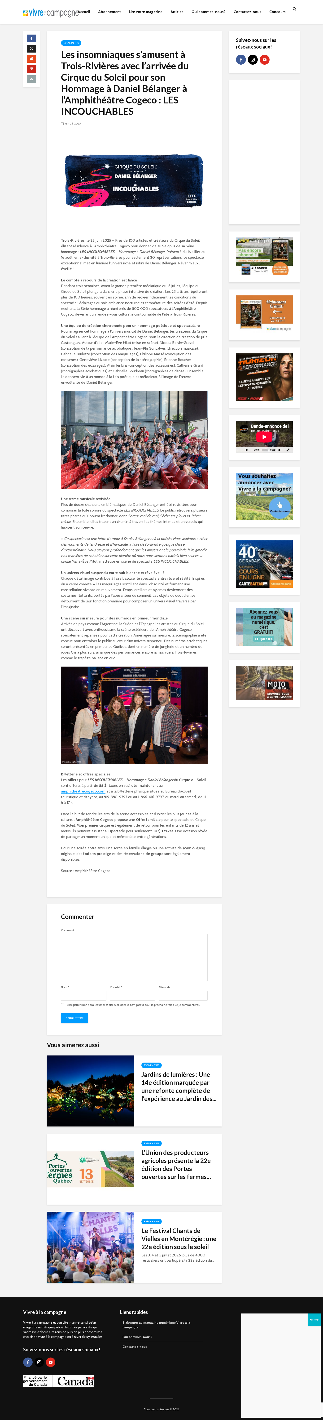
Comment (67, 930)
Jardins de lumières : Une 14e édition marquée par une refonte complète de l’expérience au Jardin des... (179, 1086)
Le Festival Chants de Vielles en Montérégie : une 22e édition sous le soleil (178, 1239)
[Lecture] (247, 450)
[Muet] (279, 450)
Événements (71, 43)
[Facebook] (241, 60)
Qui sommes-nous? (209, 11)
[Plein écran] (288, 450)
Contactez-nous (247, 11)
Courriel (116, 987)
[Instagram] (253, 60)
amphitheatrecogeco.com (83, 791)
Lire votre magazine (145, 11)
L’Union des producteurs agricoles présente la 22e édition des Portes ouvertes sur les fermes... (176, 1164)
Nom (65, 987)
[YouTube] (265, 60)
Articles (176, 11)
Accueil (84, 11)
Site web (164, 987)
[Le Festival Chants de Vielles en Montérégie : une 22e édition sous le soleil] (90, 1247)
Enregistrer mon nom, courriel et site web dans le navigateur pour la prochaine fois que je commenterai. (133, 1004)
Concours (277, 11)
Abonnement (109, 11)
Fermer (314, 1319)
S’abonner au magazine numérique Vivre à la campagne (156, 1324)
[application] (264, 437)
